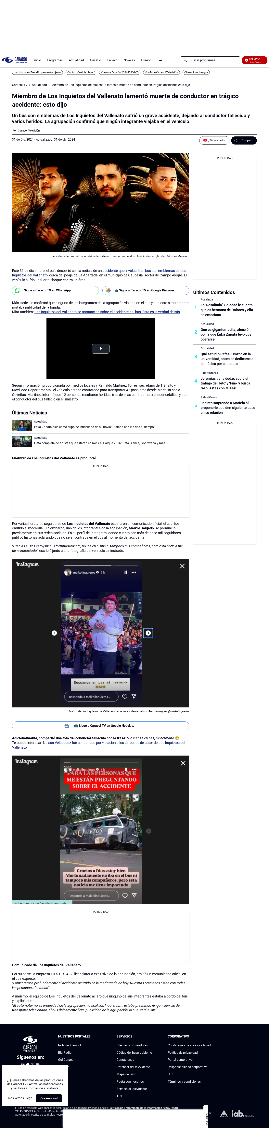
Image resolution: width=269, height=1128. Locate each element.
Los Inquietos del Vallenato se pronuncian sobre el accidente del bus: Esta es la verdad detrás (107, 312)
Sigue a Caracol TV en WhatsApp (47, 290)
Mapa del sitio (126, 1074)
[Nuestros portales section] (92, 1037)
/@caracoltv (216, 140)
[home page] (14, 60)
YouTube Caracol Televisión (161, 72)
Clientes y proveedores (132, 1045)
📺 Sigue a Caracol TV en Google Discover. (144, 290)
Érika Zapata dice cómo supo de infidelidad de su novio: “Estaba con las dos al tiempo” (94, 427)
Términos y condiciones (184, 1081)
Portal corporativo (180, 1060)
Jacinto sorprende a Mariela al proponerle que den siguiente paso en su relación (228, 408)
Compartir (247, 140)
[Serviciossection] (151, 1037)
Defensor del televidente (133, 1067)
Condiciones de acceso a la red (189, 1045)
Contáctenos (125, 1060)
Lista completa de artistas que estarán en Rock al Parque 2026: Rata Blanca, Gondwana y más (99, 443)
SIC (170, 1074)
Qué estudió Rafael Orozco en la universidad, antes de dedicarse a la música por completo (227, 359)
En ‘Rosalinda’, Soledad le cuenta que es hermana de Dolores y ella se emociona (227, 310)
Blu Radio (64, 1052)
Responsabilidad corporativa (188, 1067)
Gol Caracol (66, 1060)
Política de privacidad (183, 1052)
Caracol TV (19, 85)
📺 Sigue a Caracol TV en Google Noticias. (104, 726)
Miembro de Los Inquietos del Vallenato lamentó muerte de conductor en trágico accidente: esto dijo (120, 85)
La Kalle (63, 1067)
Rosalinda (207, 299)
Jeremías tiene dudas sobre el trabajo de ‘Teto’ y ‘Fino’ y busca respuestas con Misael (225, 383)
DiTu (61, 1074)
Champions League (196, 72)
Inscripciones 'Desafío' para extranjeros (37, 72)
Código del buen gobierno (134, 1052)
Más (160, 60)
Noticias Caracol (69, 1045)
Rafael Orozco (209, 372)
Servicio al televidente (132, 1089)
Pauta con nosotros (130, 1081)
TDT (120, 1096)
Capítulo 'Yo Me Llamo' (81, 72)
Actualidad (39, 85)
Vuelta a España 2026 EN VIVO (120, 72)
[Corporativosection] (209, 1037)
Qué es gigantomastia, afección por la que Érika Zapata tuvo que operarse (226, 334)
